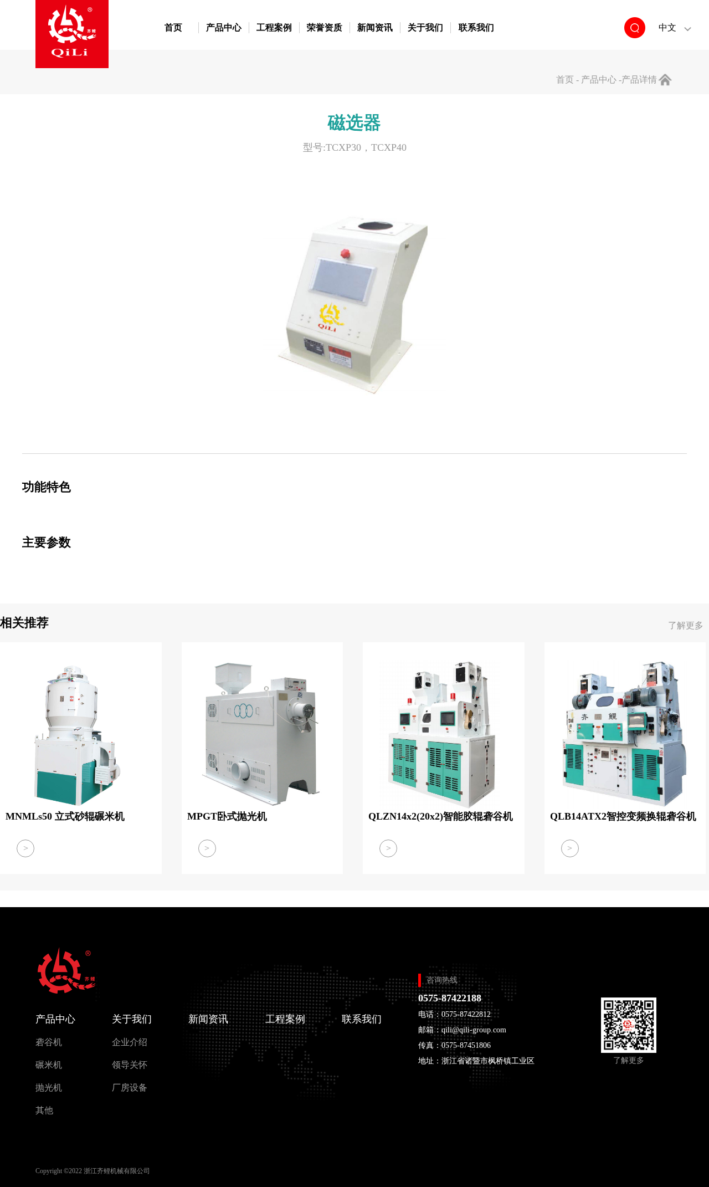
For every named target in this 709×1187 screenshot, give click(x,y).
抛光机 (48, 1087)
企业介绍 (129, 1042)
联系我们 (476, 27)
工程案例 (274, 27)
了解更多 (685, 625)
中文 (667, 27)
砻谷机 (48, 1042)
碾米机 (48, 1065)
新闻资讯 (375, 27)
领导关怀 (129, 1065)
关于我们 (425, 27)
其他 (44, 1110)
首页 (173, 27)
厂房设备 (129, 1087)
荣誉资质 (324, 27)
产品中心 (224, 27)
